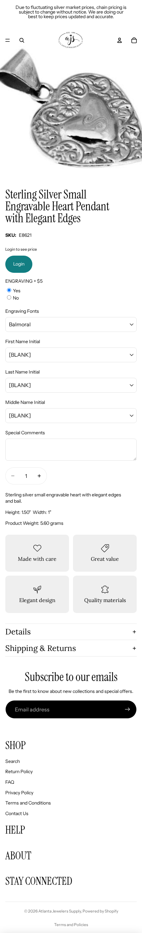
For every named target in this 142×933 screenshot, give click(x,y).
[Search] (22, 40)
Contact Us (16, 813)
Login (18, 264)
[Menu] (7, 40)
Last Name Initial (22, 372)
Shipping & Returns (40, 648)
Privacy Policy (19, 793)
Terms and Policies (71, 924)
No (16, 298)
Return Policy (19, 771)
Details (18, 632)
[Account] (119, 40)
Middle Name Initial (25, 402)
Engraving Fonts (22, 311)
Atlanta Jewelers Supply (59, 911)
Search (12, 761)
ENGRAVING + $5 (24, 281)
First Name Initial (22, 341)
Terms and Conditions (28, 803)
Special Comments (25, 433)
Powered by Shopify (100, 911)
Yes (16, 291)
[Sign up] (127, 709)
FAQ (9, 782)
